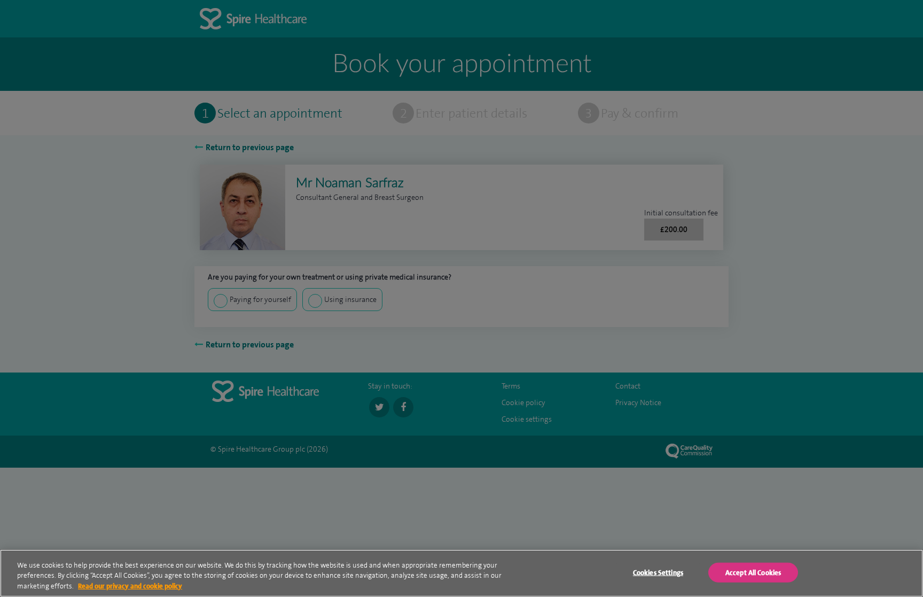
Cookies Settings (658, 572)
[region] (461, 573)
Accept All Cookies (753, 572)
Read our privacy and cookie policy (130, 586)
